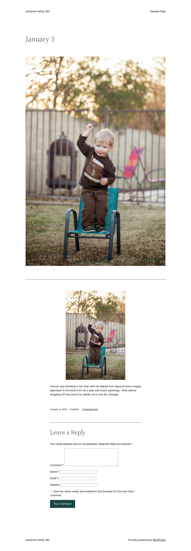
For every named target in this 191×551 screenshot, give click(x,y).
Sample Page (157, 11)
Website (54, 484)
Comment (57, 465)
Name (54, 471)
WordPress (159, 539)
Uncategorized (90, 409)
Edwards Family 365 (38, 11)
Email (54, 478)
